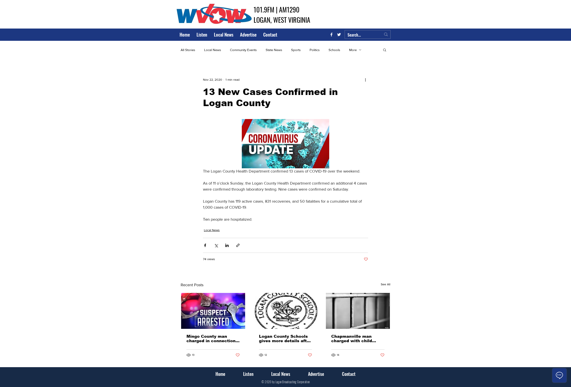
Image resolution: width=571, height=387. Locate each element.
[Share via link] (238, 245)
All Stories (188, 50)
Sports (296, 50)
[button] (385, 49)
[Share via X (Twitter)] (216, 245)
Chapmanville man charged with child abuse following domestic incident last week (355, 338)
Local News (212, 50)
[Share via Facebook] (205, 245)
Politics (315, 50)
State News (274, 50)
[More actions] (365, 79)
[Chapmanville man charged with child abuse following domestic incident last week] (358, 311)
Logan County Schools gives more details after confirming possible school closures (285, 338)
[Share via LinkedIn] (227, 245)
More (353, 50)
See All (385, 284)
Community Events (243, 50)
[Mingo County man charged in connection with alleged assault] (213, 311)
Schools (334, 50)
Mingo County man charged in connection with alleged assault (211, 338)
